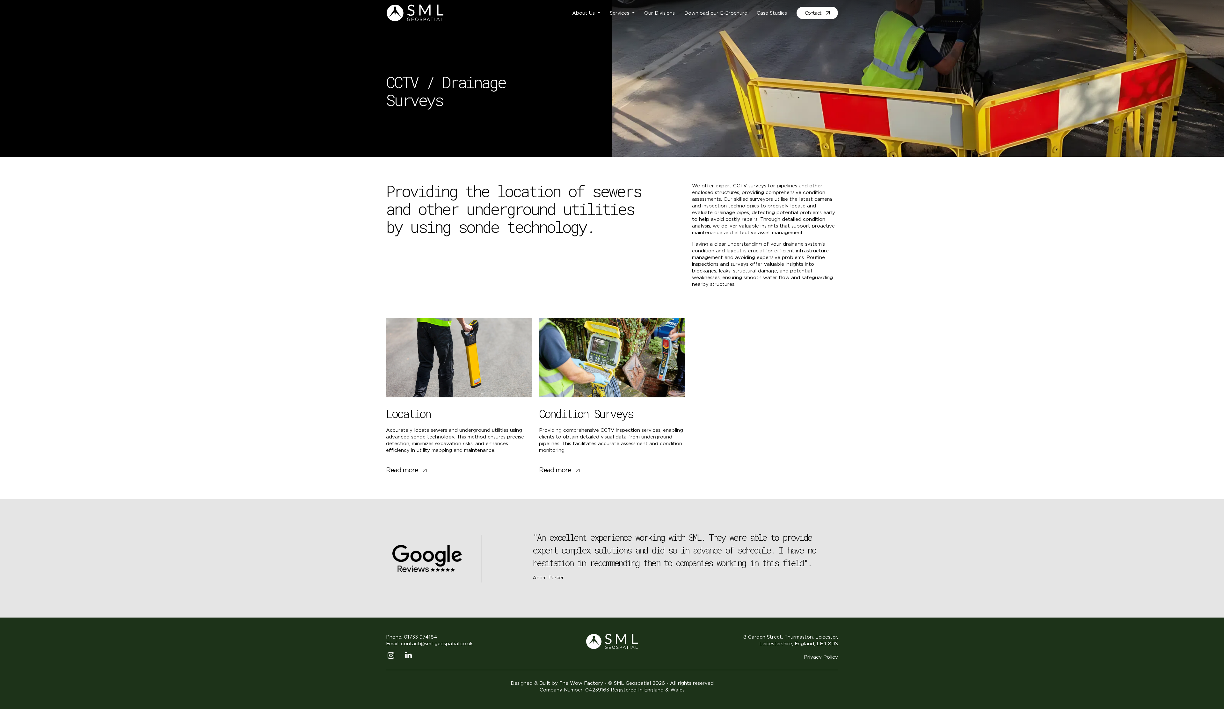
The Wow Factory (581, 683)
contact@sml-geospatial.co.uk (437, 643)
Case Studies (772, 13)
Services (620, 13)
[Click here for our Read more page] (459, 357)
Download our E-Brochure (715, 13)
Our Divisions (659, 13)
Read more (402, 470)
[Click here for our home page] (612, 641)
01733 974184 (420, 637)
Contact (813, 13)
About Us (584, 13)
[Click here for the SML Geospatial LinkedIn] (412, 656)
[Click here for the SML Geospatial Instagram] (395, 656)
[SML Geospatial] (415, 12)
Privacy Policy (821, 657)
